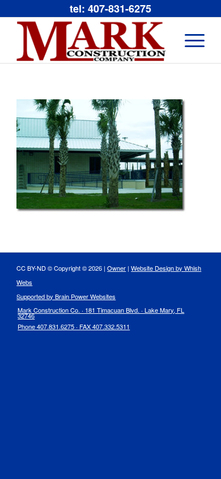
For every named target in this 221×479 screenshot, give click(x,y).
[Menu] (189, 40)
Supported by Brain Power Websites (66, 296)
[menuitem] (104, 321)
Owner (116, 267)
